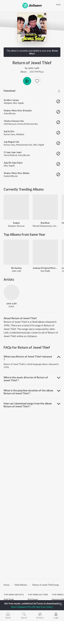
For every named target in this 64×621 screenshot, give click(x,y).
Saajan (16, 223)
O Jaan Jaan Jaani (12, 152)
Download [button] (9, 90)
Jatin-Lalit (33, 68)
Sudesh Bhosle (11, 176)
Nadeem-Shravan (16, 226)
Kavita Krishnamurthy (27, 124)
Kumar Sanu (9, 134)
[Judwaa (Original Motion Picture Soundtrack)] (45, 252)
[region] (32, 584)
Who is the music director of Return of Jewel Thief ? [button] (26, 379)
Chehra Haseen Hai (14, 121)
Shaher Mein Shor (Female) (18, 110)
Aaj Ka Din (9, 131)
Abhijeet (8, 103)
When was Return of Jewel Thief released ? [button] (28, 358)
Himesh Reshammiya (42, 226)
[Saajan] (16, 207)
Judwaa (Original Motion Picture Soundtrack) (45, 268)
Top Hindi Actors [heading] (38, 594)
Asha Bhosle (9, 113)
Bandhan (45, 223)
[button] (37, 81)
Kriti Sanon (33, 599)
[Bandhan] (45, 207)
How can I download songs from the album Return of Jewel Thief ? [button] (28, 405)
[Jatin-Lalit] (11, 292)
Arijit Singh (9, 599)
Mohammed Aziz (24, 144)
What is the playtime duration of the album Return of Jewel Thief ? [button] (28, 392)
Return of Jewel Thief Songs (45, 585)
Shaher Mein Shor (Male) (16, 173)
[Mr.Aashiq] (16, 252)
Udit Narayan (10, 124)
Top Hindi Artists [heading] (14, 594)
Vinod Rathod (10, 155)
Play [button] (27, 81)
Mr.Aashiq (16, 268)
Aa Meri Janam (11, 100)
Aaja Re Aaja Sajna (13, 162)
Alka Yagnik (18, 103)
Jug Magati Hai (11, 141)
